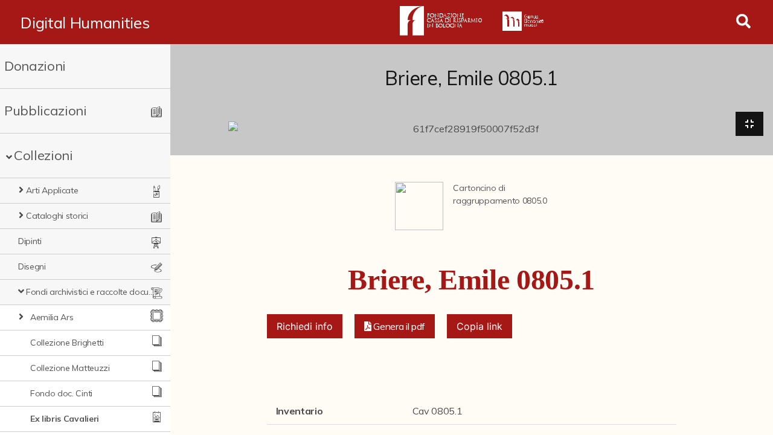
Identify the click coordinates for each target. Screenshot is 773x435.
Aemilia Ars (51, 317)
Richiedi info (305, 326)
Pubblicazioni (45, 110)
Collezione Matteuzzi (70, 367)
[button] (394, 326)
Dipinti (30, 241)
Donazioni (35, 65)
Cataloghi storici (57, 215)
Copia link (479, 326)
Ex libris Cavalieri (64, 418)
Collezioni (43, 155)
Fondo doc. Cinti (61, 393)
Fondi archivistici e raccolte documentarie (90, 291)
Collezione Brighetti (67, 342)
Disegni (32, 266)
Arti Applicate (52, 190)
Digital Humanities (85, 22)
